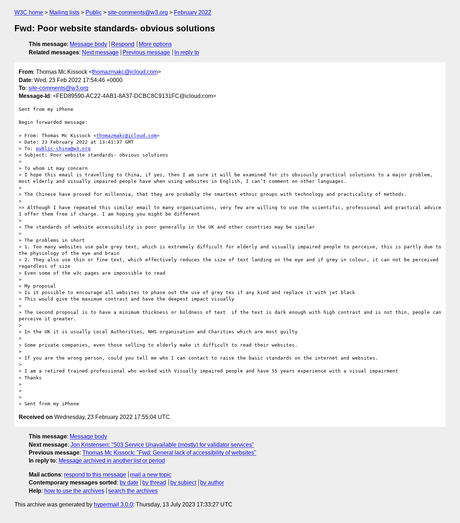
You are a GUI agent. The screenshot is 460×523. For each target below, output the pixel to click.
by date (129, 482)
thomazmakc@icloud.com (125, 72)
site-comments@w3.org (138, 12)
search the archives (133, 491)
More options (155, 44)
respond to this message (95, 475)
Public (94, 12)
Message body (88, 44)
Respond (122, 44)
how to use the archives (74, 491)
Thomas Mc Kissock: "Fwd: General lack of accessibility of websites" (169, 453)
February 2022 (192, 12)
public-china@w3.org (63, 148)
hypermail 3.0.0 (113, 504)
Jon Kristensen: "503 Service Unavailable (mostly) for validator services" (162, 445)
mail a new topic (150, 475)
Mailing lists (64, 12)
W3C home (28, 12)
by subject (183, 482)
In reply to (186, 52)
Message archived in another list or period (112, 460)
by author (212, 482)
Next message (100, 52)
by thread (154, 482)
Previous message (146, 52)
